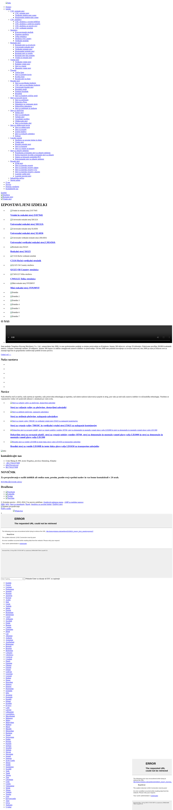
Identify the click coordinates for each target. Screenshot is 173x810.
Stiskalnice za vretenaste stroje (26, 104)
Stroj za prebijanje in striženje (26, 108)
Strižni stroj (19, 113)
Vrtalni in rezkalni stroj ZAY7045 (26, 215)
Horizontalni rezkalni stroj (24, 51)
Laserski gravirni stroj (23, 176)
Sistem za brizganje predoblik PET (28, 157)
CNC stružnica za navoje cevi (26, 26)
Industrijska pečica (17, 178)
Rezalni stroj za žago (22, 79)
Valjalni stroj (19, 117)
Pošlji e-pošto (6, 509)
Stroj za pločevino (17, 110)
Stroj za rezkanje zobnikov (25, 134)
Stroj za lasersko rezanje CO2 (26, 170)
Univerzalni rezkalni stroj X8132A (26, 224)
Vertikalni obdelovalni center (25, 15)
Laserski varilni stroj (22, 174)
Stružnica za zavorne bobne (41, 504)
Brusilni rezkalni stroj (23, 144)
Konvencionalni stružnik (24, 32)
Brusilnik (18, 94)
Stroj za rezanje (20, 129)
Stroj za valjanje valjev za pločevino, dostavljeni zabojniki (38, 407)
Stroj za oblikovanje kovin (20, 125)
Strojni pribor (15, 180)
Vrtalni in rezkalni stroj (23, 58)
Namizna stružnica (22, 34)
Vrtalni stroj (14, 60)
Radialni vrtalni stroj (22, 64)
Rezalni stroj (15, 161)
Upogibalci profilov (22, 119)
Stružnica (13, 30)
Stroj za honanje (21, 146)
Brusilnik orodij (21, 89)
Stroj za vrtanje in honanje (24, 149)
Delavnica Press (21, 102)
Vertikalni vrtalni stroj (23, 62)
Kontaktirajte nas (12, 189)
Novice (8, 184)
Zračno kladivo (20, 132)
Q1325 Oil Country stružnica (24, 269)
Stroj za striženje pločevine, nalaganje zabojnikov (34, 416)
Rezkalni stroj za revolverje (25, 45)
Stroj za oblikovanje (22, 127)
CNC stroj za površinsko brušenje (27, 85)
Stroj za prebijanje (21, 100)
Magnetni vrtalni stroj (23, 68)
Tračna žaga (19, 72)
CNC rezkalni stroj (17, 11)
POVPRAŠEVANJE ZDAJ (11, 482)
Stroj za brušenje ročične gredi (26, 96)
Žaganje (13, 70)
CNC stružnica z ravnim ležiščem (27, 22)
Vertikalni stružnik (22, 41)
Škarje (27, 504)
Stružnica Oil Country (23, 39)
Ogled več (6, 355)
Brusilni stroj (15, 81)
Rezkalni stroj (15, 43)
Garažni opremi (16, 138)
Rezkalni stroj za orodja (24, 53)
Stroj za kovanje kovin (18, 98)
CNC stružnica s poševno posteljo (27, 24)
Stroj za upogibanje (22, 115)
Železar (18, 136)
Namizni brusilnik (21, 91)
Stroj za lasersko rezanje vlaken (26, 168)
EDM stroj (19, 163)
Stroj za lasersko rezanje (24, 165)
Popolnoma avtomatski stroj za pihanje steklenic (33, 153)
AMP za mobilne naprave (73, 502)
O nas (8, 182)
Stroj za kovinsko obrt (23, 123)
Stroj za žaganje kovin (23, 75)
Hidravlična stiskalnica (23, 106)
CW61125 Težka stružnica (23, 279)
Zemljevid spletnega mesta (53, 502)
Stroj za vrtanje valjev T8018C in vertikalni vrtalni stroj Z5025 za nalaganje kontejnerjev (53, 425)
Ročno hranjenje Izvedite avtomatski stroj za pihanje (34, 155)
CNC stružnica (15, 20)
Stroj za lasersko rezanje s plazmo (27, 172)
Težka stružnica (21, 36)
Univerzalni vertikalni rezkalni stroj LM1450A (32, 242)
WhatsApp (19, 511)
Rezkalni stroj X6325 (20, 251)
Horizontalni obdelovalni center (26, 17)
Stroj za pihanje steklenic (19, 151)
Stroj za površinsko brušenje (25, 83)
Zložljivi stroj (57, 504)
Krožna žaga (19, 77)
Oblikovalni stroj (21, 121)
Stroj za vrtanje (20, 66)
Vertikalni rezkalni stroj (23, 49)
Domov (8, 7)
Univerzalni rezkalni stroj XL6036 (26, 233)
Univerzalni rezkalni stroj (24, 47)
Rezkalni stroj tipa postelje (25, 55)
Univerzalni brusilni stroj (24, 87)
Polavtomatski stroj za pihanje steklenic (29, 159)
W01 (7, 504)
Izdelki (8, 9)
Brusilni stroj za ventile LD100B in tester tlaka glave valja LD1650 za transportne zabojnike (54, 446)
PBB (3, 504)
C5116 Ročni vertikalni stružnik (25, 260)
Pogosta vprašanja (12, 187)
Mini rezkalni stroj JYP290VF (25, 288)
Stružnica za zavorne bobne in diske (28, 140)
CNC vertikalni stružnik (24, 28)
